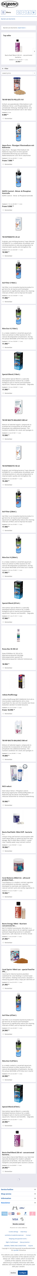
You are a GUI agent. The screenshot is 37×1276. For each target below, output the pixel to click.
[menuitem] (6, 12)
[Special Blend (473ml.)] (18, 1093)
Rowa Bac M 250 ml (10, 649)
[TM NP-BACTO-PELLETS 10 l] (18, 86)
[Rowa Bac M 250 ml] (18, 635)
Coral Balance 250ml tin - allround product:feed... (16, 879)
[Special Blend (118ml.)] (18, 361)
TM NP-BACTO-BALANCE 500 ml (14, 741)
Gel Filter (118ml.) (9, 283)
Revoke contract (18, 1224)
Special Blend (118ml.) (11, 374)
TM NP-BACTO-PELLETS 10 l (13, 100)
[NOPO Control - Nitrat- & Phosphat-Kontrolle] (18, 178)
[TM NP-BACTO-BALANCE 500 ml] (18, 727)
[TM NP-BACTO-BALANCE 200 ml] (18, 406)
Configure (22, 1273)
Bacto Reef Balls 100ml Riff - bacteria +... (17, 833)
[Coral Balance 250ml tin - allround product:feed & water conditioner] (18, 864)
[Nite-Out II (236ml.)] (18, 544)
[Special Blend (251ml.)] (18, 590)
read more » (22, 28)
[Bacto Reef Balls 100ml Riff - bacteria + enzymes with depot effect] (18, 818)
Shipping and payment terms (18, 1239)
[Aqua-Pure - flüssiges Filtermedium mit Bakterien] (18, 132)
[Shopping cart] (34, 12)
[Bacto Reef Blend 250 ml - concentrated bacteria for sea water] (18, 46)
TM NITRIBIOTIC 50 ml (11, 466)
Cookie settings (13, 1232)
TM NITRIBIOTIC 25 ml (11, 237)
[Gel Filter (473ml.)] (18, 1002)
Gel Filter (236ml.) (9, 512)
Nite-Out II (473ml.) (10, 1061)
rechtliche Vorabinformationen (14, 1235)
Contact (28, 1235)
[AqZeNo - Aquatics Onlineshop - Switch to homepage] (9, 5)
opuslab (15, 1250)
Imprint (30, 1246)
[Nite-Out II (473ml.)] (18, 1047)
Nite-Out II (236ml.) (10, 557)
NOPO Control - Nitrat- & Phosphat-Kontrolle (16, 192)
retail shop (23, 1232)
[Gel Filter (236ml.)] (18, 498)
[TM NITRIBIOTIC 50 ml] (18, 452)
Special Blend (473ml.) (11, 1107)
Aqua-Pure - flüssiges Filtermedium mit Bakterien (18, 146)
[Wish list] (24, 12)
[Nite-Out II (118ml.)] (18, 315)
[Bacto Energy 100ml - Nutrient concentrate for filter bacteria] (18, 910)
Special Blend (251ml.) (11, 603)
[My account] (29, 12)
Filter (6, 68)
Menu (8, 12)
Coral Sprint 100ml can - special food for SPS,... (18, 970)
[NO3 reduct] (18, 773)
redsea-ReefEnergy (9, 695)
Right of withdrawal (12, 1242)
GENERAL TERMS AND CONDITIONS (15, 1246)
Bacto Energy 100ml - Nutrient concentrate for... (14, 925)
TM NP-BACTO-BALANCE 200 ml (14, 420)
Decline (13, 1273)
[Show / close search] (19, 12)
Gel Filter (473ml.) (9, 1015)
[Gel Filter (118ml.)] (18, 269)
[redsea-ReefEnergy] (18, 681)
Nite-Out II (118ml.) (10, 329)
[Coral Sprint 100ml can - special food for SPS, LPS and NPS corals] (18, 956)
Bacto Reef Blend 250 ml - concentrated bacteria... (18, 56)
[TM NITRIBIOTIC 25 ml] (18, 223)
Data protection (25, 1242)
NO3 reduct (7, 786)
